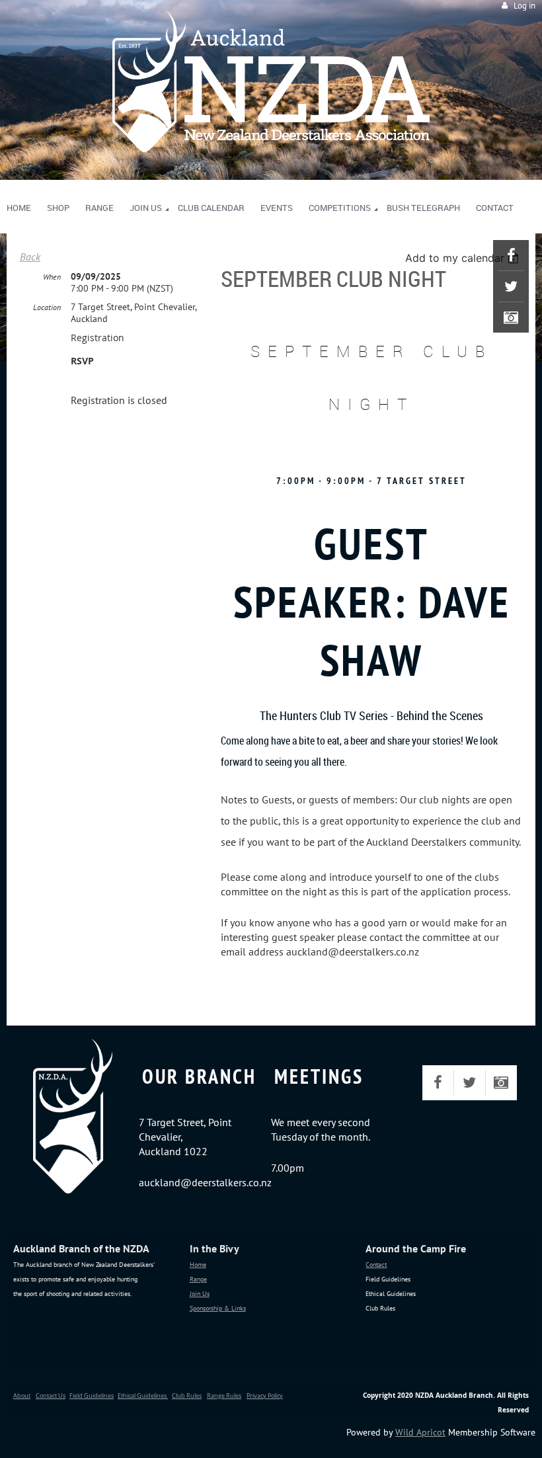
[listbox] (463, 258)
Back (30, 256)
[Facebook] (511, 255)
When (52, 277)
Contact (376, 1264)
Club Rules (187, 1396)
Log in (524, 5)
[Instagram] (511, 317)
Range (198, 1279)
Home (198, 1264)
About (21, 1396)
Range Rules (224, 1396)
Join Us (200, 1293)
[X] (511, 286)
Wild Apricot (420, 1432)
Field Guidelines (91, 1396)
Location (47, 307)
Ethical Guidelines (143, 1396)
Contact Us (50, 1396)
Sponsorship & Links (218, 1308)
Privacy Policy (265, 1396)
